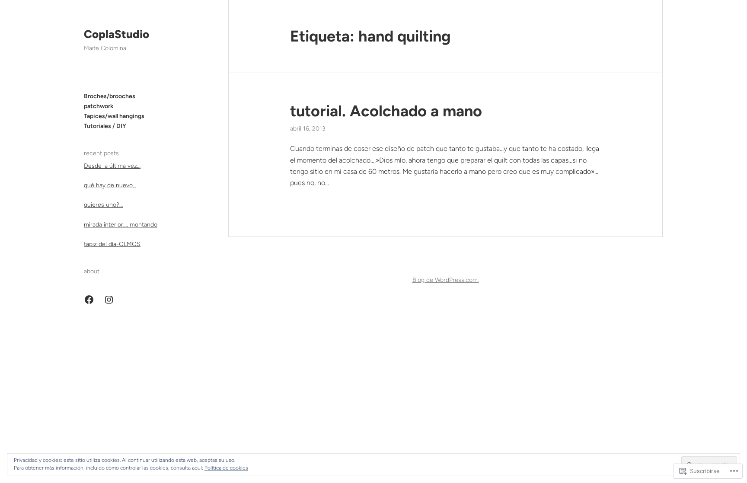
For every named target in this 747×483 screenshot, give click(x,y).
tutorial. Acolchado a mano (386, 111)
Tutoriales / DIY (105, 126)
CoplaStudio (116, 34)
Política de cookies (226, 468)
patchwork (98, 106)
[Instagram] (109, 299)
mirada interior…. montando (120, 224)
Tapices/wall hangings (114, 116)
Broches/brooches (109, 96)
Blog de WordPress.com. (445, 280)
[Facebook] (89, 299)
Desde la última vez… (112, 166)
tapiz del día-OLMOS (112, 244)
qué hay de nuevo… (110, 185)
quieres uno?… (103, 204)
